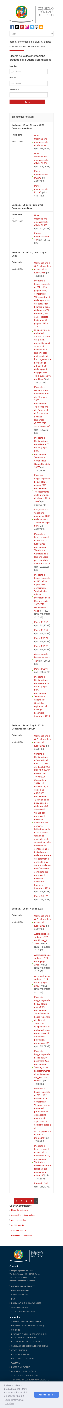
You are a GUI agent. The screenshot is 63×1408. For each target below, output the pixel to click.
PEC (13, 1299)
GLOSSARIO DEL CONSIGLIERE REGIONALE (29, 1346)
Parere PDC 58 (41, 638)
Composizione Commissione (23, 1215)
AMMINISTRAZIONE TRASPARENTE (26, 1321)
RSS (41, 27)
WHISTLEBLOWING (19, 1307)
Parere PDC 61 (41, 646)
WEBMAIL (15, 1363)
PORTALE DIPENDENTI (20, 1367)
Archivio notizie (17, 1225)
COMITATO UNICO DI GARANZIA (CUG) (27, 1326)
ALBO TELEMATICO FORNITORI (24, 1375)
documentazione (36, 46)
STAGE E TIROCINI (19, 1350)
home (13, 41)
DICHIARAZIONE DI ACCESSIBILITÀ (26, 1303)
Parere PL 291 (41, 669)
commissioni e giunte (30, 41)
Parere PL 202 (41, 1183)
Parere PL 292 (41, 622)
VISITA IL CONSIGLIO (20, 1295)
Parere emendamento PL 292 (41, 174)
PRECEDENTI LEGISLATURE (22, 1359)
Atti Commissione (18, 1230)
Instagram (27, 27)
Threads (36, 27)
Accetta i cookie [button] (47, 1395)
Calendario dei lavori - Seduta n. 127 (42, 657)
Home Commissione (19, 1210)
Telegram (32, 27)
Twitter (17, 27)
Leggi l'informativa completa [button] (14, 1402)
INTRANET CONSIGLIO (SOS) (23, 1371)
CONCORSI (16, 1330)
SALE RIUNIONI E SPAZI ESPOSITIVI (26, 1342)
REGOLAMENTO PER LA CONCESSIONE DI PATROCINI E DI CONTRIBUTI (29, 1336)
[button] (31, 1395)
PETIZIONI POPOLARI (20, 1354)
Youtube (22, 27)
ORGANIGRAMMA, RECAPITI (23, 1286)
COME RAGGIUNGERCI (20, 1290)
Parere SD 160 (41, 896)
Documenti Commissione (21, 1235)
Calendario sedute (18, 1220)
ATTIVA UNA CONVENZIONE (23, 1311)
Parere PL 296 (41, 630)
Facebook (12, 27)
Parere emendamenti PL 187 (42, 236)
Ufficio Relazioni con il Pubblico (22, 1281)
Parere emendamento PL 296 (41, 189)
